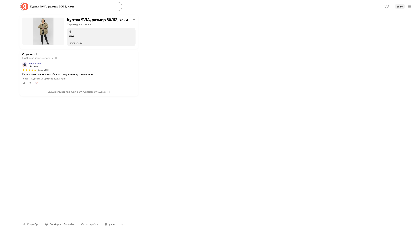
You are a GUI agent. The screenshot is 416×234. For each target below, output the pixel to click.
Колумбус (33, 224)
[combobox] (70, 6)
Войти (400, 6)
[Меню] (409, 6)
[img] (29, 70)
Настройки (91, 224)
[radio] (24, 83)
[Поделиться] (134, 19)
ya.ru (112, 224)
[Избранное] (386, 6)
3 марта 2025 (44, 70)
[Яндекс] (24, 6)
